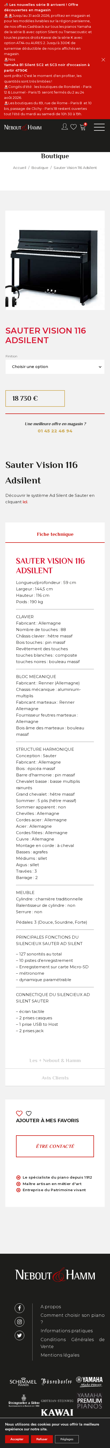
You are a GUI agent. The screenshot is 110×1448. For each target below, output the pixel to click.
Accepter (16, 1439)
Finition (11, 356)
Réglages (66, 1439)
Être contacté (55, 1146)
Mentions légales (60, 1355)
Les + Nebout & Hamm (55, 1060)
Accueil (19, 167)
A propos (51, 1306)
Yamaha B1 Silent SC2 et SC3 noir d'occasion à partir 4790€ (47, 67)
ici (25, 501)
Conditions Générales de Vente (73, 1343)
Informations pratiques (67, 1330)
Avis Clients (55, 1078)
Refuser (42, 1439)
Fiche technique (55, 534)
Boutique (40, 167)
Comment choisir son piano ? (73, 1319)
